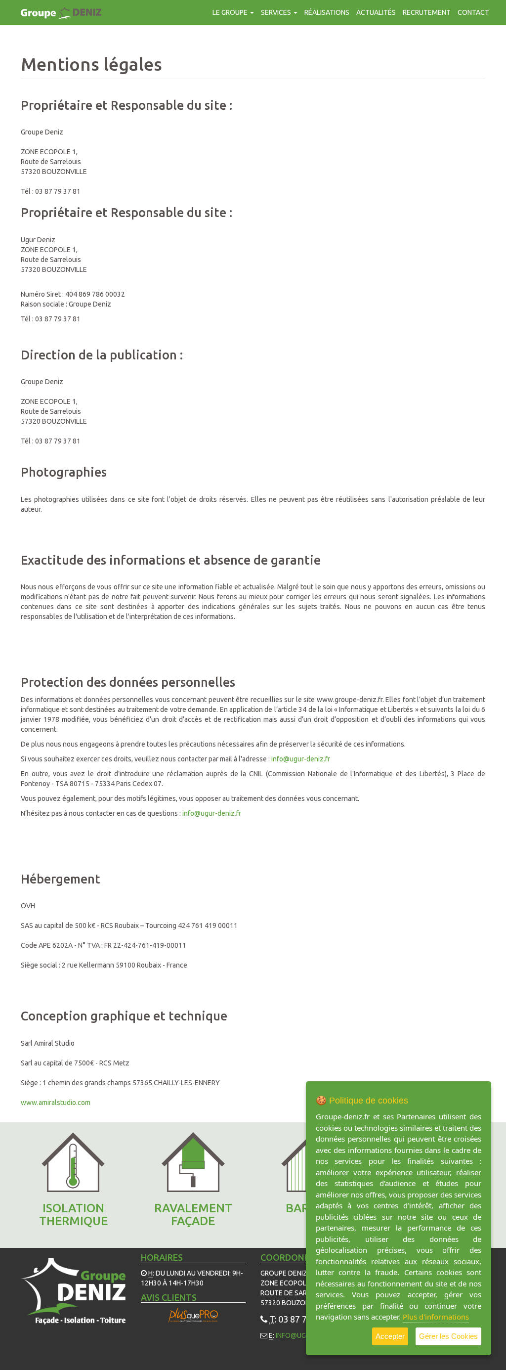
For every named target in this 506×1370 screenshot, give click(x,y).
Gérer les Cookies (448, 1336)
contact (473, 12)
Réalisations (326, 12)
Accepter (390, 1336)
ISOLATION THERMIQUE (73, 1214)
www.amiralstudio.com (55, 1102)
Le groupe (230, 12)
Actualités (376, 12)
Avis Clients (169, 1297)
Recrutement (427, 12)
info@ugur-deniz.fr (300, 759)
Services (277, 12)
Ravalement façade (193, 1214)
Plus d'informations (436, 1317)
